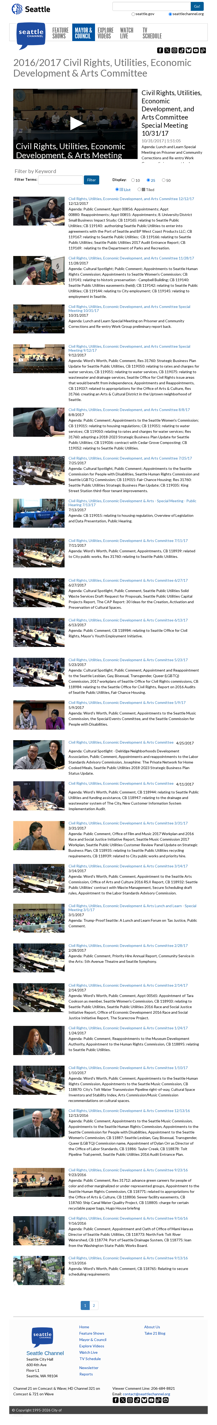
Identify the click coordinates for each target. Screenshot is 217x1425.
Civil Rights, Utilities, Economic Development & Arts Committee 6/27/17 (128, 580)
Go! (197, 6)
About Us (152, 1327)
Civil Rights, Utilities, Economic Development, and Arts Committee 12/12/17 (131, 198)
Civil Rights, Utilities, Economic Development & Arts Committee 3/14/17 (128, 866)
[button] (75, 123)
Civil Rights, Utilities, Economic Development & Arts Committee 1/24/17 (128, 1028)
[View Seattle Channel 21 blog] (158, 1399)
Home (84, 1327)
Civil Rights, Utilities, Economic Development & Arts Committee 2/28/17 (128, 945)
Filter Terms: (26, 179)
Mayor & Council (83, 33)
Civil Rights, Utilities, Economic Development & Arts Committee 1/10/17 (128, 1067)
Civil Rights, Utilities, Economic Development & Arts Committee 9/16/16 (128, 1218)
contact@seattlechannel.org (146, 1394)
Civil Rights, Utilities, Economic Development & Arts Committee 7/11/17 (128, 540)
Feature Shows (60, 33)
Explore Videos (106, 33)
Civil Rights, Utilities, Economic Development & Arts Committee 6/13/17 (128, 620)
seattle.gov (144, 13)
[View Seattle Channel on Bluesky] (144, 1399)
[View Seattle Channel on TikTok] (137, 1399)
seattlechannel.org (188, 13)
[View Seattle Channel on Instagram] (130, 1399)
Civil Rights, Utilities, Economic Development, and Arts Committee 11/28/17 (131, 258)
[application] (75, 124)
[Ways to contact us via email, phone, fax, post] (165, 1399)
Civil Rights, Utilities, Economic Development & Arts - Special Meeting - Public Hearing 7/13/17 (132, 502)
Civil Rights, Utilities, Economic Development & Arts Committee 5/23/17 (128, 660)
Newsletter (88, 1367)
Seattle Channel (45, 1353)
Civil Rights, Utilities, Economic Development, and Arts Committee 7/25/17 (130, 458)
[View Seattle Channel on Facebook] (116, 1399)
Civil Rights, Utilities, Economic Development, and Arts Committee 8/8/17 (129, 409)
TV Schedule (152, 33)
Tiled (149, 189)
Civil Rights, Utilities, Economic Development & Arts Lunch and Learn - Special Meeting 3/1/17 (132, 907)
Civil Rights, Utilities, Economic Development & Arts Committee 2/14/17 (128, 985)
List (127, 189)
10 (137, 180)
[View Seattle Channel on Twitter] (123, 1399)
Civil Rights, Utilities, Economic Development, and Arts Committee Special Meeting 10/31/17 (129, 308)
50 (168, 180)
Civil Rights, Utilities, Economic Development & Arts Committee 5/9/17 (127, 702)
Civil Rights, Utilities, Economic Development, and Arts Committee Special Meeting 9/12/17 (129, 348)
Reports (86, 1374)
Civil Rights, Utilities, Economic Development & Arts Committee (121, 742)
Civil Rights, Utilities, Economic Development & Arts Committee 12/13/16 (129, 1110)
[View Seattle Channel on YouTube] (151, 1399)
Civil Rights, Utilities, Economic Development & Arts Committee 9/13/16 (128, 1258)
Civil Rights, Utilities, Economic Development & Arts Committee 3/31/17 (128, 823)
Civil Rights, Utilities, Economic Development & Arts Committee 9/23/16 (128, 1170)
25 (153, 180)
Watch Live (126, 33)
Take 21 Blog (154, 1333)
